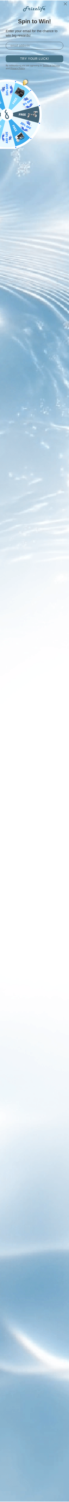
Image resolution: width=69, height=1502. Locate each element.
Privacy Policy (17, 68)
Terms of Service (51, 65)
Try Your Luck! (34, 58)
